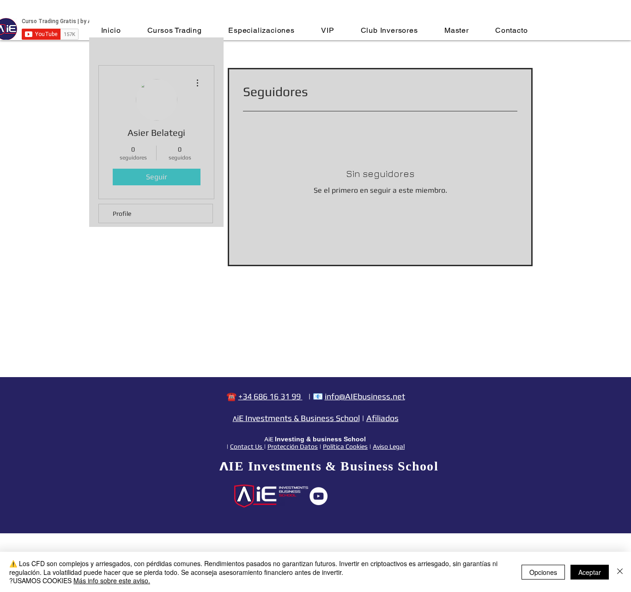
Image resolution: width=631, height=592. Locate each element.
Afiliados (382, 418)
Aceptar (589, 572)
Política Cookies (345, 446)
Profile (122, 213)
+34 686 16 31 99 (270, 396)
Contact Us (247, 446)
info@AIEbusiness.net (365, 396)
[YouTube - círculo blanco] (318, 496)
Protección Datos (292, 446)
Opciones (543, 572)
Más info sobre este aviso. (111, 580)
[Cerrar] (619, 572)
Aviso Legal (389, 446)
